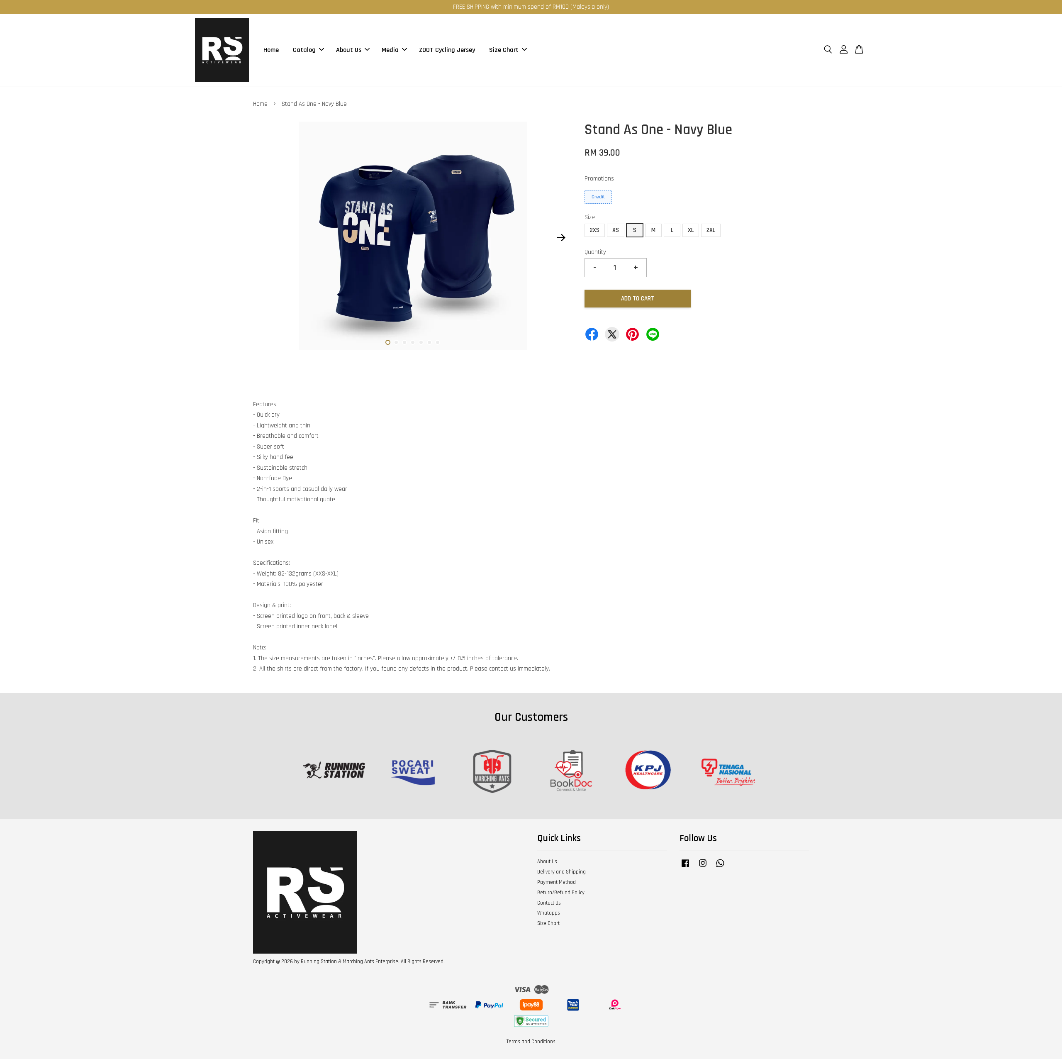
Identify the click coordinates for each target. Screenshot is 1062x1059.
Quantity (595, 252)
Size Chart (504, 50)
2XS (594, 230)
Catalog (304, 50)
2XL (710, 230)
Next (560, 237)
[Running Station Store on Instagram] (703, 867)
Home (271, 50)
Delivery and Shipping (561, 872)
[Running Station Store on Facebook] (685, 867)
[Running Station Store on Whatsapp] (720, 867)
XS (615, 230)
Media (390, 50)
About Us (348, 50)
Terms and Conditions (531, 1041)
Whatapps (548, 913)
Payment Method (556, 882)
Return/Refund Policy (561, 892)
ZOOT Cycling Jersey (447, 50)
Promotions (599, 179)
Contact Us (549, 903)
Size (590, 217)
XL (691, 230)
